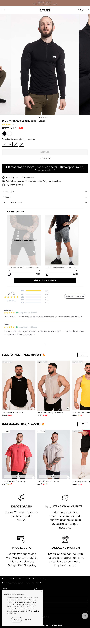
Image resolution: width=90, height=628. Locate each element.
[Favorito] (33, 408)
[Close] (41, 591)
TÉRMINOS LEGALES (11, 605)
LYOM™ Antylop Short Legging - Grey (62, 267)
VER (82, 355)
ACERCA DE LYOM (10, 599)
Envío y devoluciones (12, 202)
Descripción (8, 192)
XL (21, 144)
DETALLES (7, 197)
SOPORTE (6, 611)
